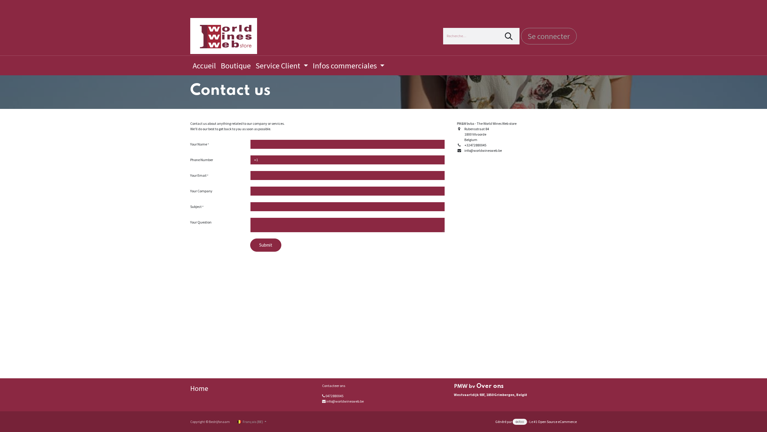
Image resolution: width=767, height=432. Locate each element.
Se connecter (549, 36)
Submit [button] (265, 245)
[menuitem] (204, 65)
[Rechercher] (509, 36)
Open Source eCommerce (557, 421)
